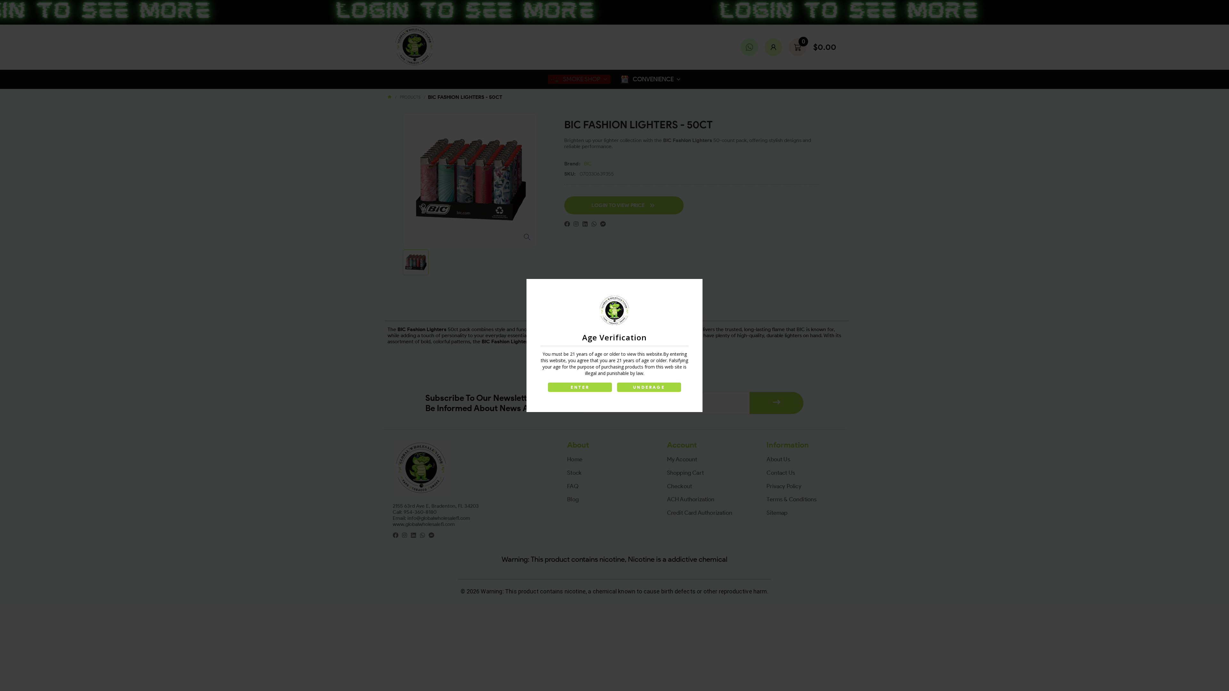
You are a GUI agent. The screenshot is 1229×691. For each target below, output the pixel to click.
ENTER (580, 387)
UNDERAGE (649, 387)
